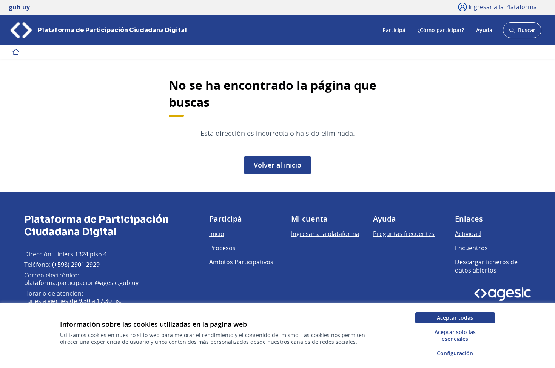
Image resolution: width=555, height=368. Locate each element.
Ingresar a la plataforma (325, 233)
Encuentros (471, 248)
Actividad (468, 233)
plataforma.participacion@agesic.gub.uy (81, 283)
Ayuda (484, 30)
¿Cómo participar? (441, 30)
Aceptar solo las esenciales (455, 335)
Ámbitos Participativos (241, 262)
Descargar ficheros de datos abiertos (486, 266)
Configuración (455, 353)
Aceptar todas (455, 317)
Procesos (222, 248)
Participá (393, 30)
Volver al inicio (277, 164)
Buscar (522, 32)
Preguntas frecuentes (404, 233)
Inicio (216, 233)
